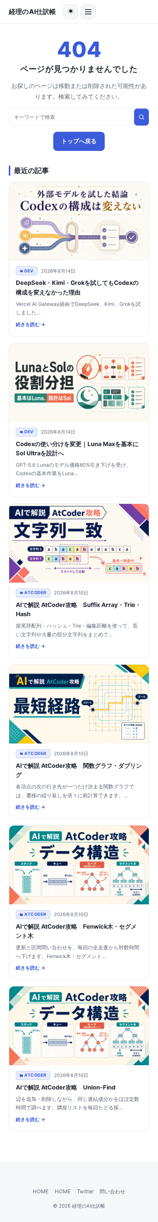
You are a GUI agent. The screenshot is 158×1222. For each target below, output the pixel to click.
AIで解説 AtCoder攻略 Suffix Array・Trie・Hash (78, 609)
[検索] (141, 117)
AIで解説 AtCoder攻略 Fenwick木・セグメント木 (76, 931)
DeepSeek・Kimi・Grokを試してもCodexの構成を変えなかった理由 (77, 287)
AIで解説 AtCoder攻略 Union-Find (65, 1087)
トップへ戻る (79, 141)
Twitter (85, 1191)
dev (28, 270)
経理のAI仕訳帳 (32, 11)
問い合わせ (112, 1191)
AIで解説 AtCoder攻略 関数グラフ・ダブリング (79, 770)
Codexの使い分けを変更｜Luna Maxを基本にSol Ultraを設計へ (77, 448)
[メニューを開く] (88, 11)
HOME (41, 1191)
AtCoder (35, 592)
